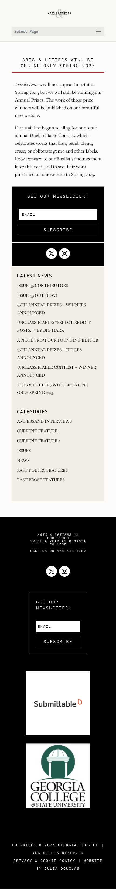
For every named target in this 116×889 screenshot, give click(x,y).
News (23, 460)
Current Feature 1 (38, 430)
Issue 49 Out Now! (37, 295)
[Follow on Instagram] (64, 253)
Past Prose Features (40, 479)
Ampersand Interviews (44, 421)
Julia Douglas (62, 868)
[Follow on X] (51, 253)
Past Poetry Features (42, 470)
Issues (24, 450)
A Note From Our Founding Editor (57, 340)
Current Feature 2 (38, 440)
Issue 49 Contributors (42, 285)
